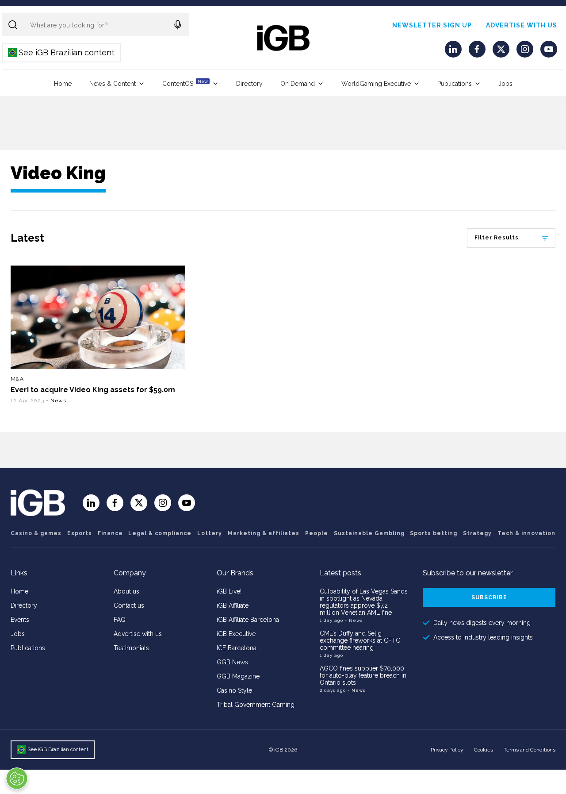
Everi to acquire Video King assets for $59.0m (93, 389)
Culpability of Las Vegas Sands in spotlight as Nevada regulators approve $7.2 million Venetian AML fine (364, 602)
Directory (249, 83)
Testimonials (131, 647)
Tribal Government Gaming (255, 704)
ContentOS (185, 83)
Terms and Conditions (529, 750)
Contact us (129, 605)
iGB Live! (229, 591)
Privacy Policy (447, 750)
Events (20, 619)
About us (126, 591)
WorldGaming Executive (376, 83)
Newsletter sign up (432, 25)
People (316, 533)
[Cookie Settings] (17, 778)
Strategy (477, 533)
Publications (454, 83)
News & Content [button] (112, 83)
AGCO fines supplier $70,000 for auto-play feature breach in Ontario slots (363, 675)
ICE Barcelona (236, 647)
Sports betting (433, 533)
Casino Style (234, 690)
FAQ (120, 619)
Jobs (505, 83)
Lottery (209, 533)
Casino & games (36, 533)
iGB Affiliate (233, 605)
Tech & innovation (526, 533)
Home (63, 83)
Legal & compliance (159, 533)
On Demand (297, 83)
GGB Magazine (238, 676)
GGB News (232, 662)
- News (56, 400)
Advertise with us (521, 25)
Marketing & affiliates (263, 533)
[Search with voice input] (177, 25)
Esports (79, 533)
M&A (17, 379)
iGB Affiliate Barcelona (248, 619)
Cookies (483, 750)
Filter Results (496, 238)
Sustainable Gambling (369, 533)
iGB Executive (236, 633)
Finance (110, 533)
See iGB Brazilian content (62, 52)
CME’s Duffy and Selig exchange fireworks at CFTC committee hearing (360, 640)
